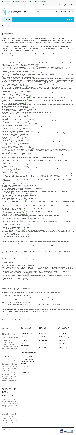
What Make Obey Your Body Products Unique (27, 361)
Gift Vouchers (45, 337)
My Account (46, 4)
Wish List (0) (54, 4)
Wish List (62, 344)
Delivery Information (25, 345)
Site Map (44, 347)
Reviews (7, 25)
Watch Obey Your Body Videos (27, 368)
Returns (62, 340)
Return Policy (27, 333)
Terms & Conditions (29, 353)
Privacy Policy (27, 349)
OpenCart (10, 429)
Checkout (71, 4)
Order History (64, 337)
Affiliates (44, 340)
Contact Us (26, 372)
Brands (43, 333)
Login (64, 11)
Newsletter (63, 347)
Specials (44, 344)
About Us (25, 340)
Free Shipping (27, 356)
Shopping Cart (63, 4)
